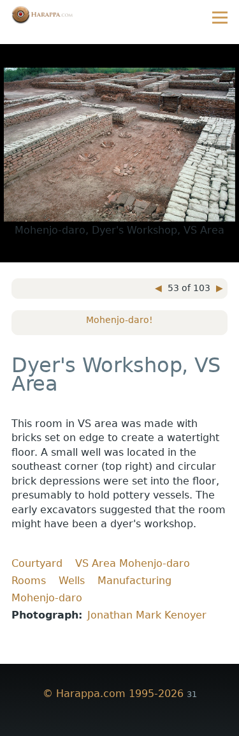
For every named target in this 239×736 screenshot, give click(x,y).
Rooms (28, 581)
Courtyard (36, 563)
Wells (72, 581)
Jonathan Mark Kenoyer (146, 615)
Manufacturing (134, 581)
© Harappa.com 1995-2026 (113, 693)
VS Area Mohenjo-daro (132, 563)
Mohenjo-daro (46, 598)
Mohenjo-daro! (119, 320)
